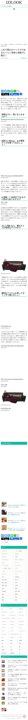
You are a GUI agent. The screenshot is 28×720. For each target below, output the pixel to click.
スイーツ (17, 562)
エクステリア (5, 553)
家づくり (17, 579)
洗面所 (3, 649)
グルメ (3, 562)
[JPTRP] (3, 710)
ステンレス (21, 621)
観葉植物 (12, 653)
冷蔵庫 (20, 640)
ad (2, 608)
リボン (20, 637)
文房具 (16, 585)
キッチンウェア (5, 559)
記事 (6, 542)
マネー (16, 568)
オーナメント (4, 612)
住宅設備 (17, 576)
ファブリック (22, 631)
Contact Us (18, 718)
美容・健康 (17, 591)
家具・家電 (4, 582)
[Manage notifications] (24, 716)
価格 (3, 640)
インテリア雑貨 (18, 551)
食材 (16, 600)
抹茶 (3, 646)
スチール (12, 621)
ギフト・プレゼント (19, 559)
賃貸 (3, 597)
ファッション (18, 565)
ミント (20, 634)
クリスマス (12, 618)
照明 (16, 588)
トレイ (3, 631)
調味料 (16, 594)
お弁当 (16, 556)
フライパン (4, 634)
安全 (11, 643)
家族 (20, 643)
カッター (12, 612)
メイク (3, 571)
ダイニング (21, 624)
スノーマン (4, 624)
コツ (20, 618)
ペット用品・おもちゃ (6, 568)
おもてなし (4, 556)
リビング (12, 637)
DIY (11, 608)
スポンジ (12, 624)
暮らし (3, 588)
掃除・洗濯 (4, 585)
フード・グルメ (5, 565)
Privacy (9, 718)
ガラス (20, 612)
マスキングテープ (14, 634)
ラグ (3, 637)
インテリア (4, 551)
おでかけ (17, 553)
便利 (11, 640)
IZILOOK (14, 2)
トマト (20, 627)
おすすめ (21, 608)
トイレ (11, 627)
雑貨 (16, 597)
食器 (3, 600)
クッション (21, 615)
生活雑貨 (4, 591)
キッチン (3, 615)
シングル (3, 621)
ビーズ (11, 631)
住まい (3, 576)
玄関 (11, 649)
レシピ (16, 574)
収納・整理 (4, 579)
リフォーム (4, 574)
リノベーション (18, 571)
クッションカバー (5, 618)
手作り (16, 582)
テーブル (3, 627)
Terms (13, 718)
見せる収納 (4, 653)
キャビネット (13, 615)
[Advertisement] (14, 27)
